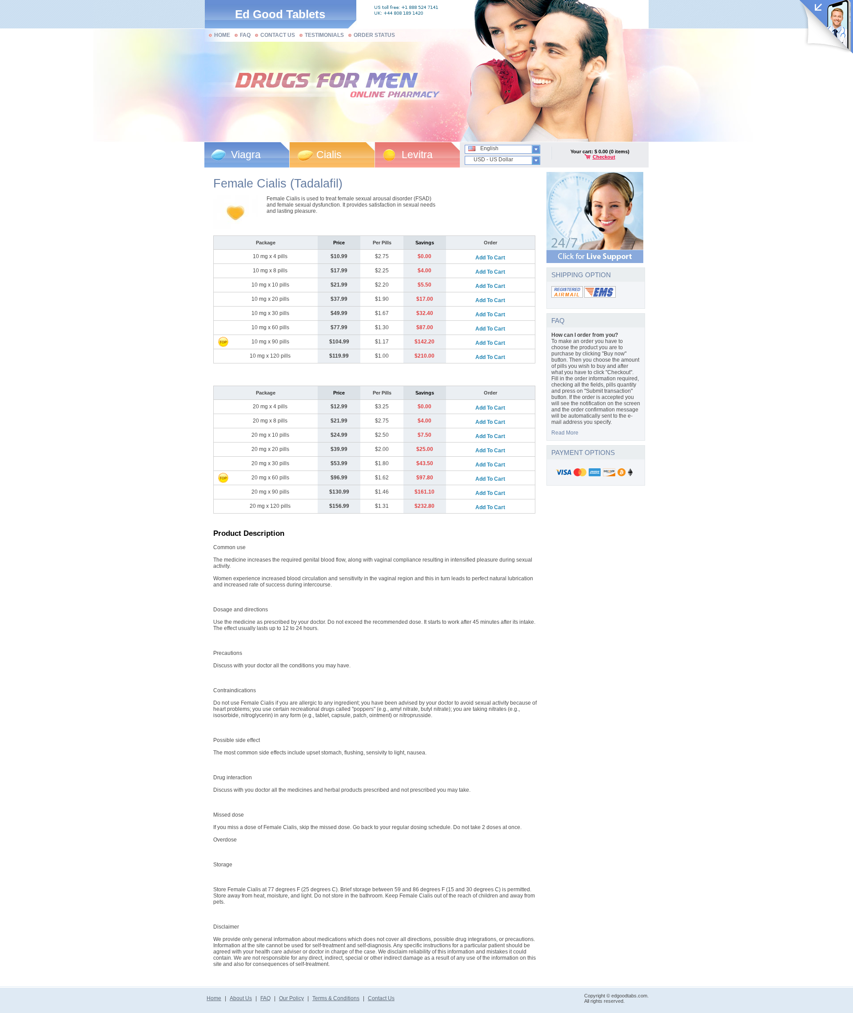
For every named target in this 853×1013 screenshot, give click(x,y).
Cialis (329, 154)
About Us (241, 998)
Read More (564, 433)
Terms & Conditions (335, 998)
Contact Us (381, 998)
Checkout (604, 157)
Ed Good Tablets (280, 14)
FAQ (265, 998)
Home (214, 998)
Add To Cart (490, 258)
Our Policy (291, 998)
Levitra (417, 154)
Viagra (246, 154)
